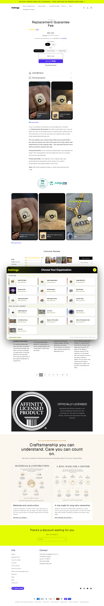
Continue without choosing (15, 337)
